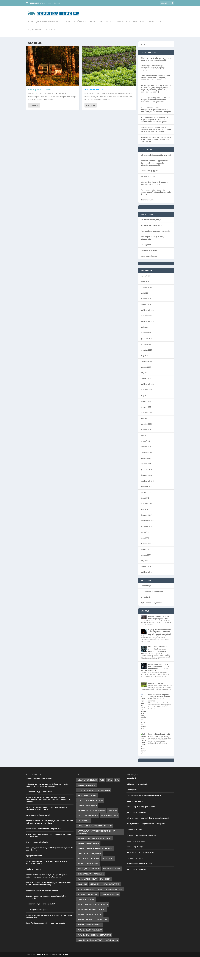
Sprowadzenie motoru (88, 894)
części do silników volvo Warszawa (94, 790)
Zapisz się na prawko (135, 829)
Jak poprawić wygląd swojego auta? (40, 904)
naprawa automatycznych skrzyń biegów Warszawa (96, 832)
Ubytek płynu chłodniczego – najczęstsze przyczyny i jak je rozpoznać (153, 68)
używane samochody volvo (90, 914)
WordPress (63, 954)
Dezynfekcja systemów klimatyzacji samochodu (45, 923)
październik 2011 (147, 572)
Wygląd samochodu (34, 855)
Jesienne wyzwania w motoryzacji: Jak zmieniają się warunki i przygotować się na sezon (47, 785)
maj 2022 (144, 395)
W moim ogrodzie (93, 89)
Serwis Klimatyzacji (111, 884)
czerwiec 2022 (146, 390)
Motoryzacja (107, 22)
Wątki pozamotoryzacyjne (41, 30)
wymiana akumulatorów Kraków (92, 920)
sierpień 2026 (146, 276)
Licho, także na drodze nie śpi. (38, 815)
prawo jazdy (155, 22)
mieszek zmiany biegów (88, 816)
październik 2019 (147, 481)
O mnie (67, 22)
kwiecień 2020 (146, 452)
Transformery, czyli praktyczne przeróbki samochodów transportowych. (48, 835)
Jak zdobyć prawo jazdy (48, 22)
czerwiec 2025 (146, 316)
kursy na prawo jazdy (87, 805)
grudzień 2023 (146, 338)
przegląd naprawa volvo (89, 869)
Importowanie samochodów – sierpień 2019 (43, 828)
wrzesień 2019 (146, 487)
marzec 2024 (146, 333)
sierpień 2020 (146, 447)
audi (102, 780)
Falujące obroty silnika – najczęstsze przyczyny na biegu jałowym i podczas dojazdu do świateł (155, 667)
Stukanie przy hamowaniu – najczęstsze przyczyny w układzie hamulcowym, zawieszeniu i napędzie (156, 109)
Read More (34, 105)
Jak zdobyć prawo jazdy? (151, 220)
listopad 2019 (146, 475)
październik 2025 (147, 310)
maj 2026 (144, 293)
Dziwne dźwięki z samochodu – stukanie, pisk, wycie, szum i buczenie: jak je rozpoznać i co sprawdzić (156, 129)
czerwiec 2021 (146, 412)
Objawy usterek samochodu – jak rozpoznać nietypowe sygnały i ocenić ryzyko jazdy (160, 632)
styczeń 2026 (146, 304)
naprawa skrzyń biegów (88, 843)
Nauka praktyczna (33, 869)
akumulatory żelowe (87, 780)
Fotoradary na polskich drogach (139, 863)
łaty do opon (112, 940)
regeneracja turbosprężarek (91, 874)
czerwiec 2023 (146, 350)
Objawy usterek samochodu (131, 22)
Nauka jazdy (132, 778)
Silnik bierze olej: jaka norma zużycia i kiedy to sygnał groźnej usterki (156, 59)
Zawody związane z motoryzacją (39, 778)
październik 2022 (147, 384)
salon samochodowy (87, 879)
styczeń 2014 (146, 566)
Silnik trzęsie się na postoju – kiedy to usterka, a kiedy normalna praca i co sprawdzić (159, 697)
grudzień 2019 (146, 469)
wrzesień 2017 (146, 526)
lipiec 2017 (145, 538)
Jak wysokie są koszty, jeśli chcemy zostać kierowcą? (159, 735)
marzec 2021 (146, 430)
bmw (117, 780)
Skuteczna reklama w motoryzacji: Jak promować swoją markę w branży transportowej (48, 883)
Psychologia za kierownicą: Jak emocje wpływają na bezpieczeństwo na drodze (46, 808)
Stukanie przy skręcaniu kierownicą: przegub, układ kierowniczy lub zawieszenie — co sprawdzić (155, 99)
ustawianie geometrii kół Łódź (91, 909)
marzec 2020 (146, 458)
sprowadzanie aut (114, 889)
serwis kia (94, 884)
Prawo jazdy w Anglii (149, 250)
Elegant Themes (42, 954)
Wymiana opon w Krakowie (50, 3)
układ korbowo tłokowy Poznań (93, 904)
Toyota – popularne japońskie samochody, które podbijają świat (46, 897)
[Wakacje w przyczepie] (52, 66)
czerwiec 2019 (146, 504)
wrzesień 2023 (146, 344)
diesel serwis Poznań (87, 795)
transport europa (86, 899)
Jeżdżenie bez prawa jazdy (151, 225)
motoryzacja (84, 821)
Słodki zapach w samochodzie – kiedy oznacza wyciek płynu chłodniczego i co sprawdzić (156, 139)
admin (32, 93)
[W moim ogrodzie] (109, 66)
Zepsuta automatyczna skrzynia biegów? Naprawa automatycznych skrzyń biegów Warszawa (46, 876)
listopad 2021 (146, 407)
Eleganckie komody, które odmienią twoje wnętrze (158, 617)
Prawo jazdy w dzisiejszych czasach (141, 807)
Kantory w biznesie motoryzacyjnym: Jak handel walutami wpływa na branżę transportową (49, 822)
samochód (82, 884)
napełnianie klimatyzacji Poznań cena (95, 826)
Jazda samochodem (149, 256)
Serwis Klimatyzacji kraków (90, 889)
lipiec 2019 (145, 498)
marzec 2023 (146, 367)
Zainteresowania (147, 200)
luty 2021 (144, 435)
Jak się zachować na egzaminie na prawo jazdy (146, 824)
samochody (105, 879)
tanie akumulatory (110, 894)
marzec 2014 (146, 555)
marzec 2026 (146, 299)
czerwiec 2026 (146, 287)
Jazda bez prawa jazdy (136, 841)
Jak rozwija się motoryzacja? (37, 909)
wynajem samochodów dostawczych (94, 935)
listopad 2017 (146, 515)
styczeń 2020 (146, 464)
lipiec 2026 (145, 282)
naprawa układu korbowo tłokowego (95, 848)
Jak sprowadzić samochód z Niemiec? (156, 155)
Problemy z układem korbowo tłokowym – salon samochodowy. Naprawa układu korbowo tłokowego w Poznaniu (48, 799)
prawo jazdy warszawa (88, 864)
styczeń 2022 (146, 401)
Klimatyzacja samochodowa (90, 800)
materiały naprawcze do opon (91, 810)
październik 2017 (147, 521)
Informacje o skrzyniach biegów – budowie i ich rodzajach (154, 183)
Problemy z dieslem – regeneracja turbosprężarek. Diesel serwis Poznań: (49, 916)
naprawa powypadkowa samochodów (94, 838)
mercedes (112, 810)
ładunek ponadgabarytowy (90, 940)
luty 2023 (144, 373)
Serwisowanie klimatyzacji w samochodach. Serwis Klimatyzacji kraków (46, 862)
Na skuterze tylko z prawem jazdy (140, 852)
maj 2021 (144, 418)
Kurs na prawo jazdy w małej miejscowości (152, 238)
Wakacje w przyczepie (39, 89)
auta (109, 780)
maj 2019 (144, 509)
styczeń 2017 (146, 549)
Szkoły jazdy (146, 245)
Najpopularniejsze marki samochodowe (42, 890)
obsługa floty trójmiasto (90, 853)
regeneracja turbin (112, 869)
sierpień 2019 (146, 492)
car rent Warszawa (86, 785)
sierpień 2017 (146, 532)
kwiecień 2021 (146, 424)
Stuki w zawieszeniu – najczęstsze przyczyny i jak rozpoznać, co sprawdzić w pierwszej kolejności (154, 119)
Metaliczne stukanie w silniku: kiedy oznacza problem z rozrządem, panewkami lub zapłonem (155, 78)
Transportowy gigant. (150, 171)
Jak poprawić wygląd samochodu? (39, 792)
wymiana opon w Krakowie (89, 925)
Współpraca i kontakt (85, 22)
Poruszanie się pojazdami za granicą (155, 231)
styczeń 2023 (146, 378)
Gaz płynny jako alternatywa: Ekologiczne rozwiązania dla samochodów (49, 849)
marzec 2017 (146, 543)
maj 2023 (144, 355)
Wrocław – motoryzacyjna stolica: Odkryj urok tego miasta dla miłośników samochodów (154, 163)
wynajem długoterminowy (90, 930)
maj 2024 (144, 327)
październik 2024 (147, 321)
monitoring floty (109, 816)
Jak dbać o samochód (149, 176)
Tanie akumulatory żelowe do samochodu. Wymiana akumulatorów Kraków (156, 192)
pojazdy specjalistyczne (88, 858)
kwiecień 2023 (146, 361)
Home (30, 22)
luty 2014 (144, 561)
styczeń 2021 (146, 441)
